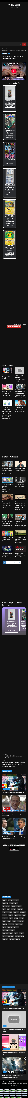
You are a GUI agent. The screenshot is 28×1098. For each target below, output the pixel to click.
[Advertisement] (14, 24)
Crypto (19, 906)
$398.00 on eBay (9, 137)
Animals (10, 900)
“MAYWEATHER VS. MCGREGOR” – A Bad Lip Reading (7, 555)
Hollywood (18, 915)
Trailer (21, 933)
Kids (24, 915)
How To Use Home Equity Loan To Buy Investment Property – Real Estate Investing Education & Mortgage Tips (7, 413)
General (22, 912)
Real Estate (19, 924)
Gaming (4, 788)
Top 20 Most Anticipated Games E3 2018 (7, 376)
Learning (17, 831)
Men (4, 921)
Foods (4, 912)
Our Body (20, 921)
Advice (4, 810)
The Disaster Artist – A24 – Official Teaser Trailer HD (7, 523)
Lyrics (16, 918)
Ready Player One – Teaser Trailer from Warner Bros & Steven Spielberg (14, 1065)
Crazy (13, 906)
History (11, 915)
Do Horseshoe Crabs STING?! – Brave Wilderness (20, 409)
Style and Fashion (7, 933)
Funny (10, 912)
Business (9, 810)
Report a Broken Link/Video (20, 324)
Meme (21, 831)
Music (9, 921)
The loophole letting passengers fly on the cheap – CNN (14, 803)
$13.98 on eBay (9, 255)
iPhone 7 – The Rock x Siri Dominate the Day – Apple (14, 1019)
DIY (18, 810)
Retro (4, 927)
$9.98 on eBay (10, 225)
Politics (4, 833)
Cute (4, 909)
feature (13, 909)
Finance (21, 810)
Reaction (9, 833)
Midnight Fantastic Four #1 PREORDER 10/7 (10, 160)
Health (4, 915)
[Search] (20, 44)
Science (16, 927)
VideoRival (14, 5)
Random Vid (24, 44)
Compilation (4, 53)
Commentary (5, 831)
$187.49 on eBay (9, 163)
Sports (12, 930)
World (18, 939)
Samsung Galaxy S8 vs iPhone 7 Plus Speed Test (6, 393)
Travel (4, 936)
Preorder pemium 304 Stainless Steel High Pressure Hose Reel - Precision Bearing (10, 132)
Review (10, 927)
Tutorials (10, 936)
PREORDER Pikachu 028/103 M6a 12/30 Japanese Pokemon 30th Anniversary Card (9, 249)
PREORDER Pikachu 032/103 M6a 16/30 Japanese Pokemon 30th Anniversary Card (9, 219)
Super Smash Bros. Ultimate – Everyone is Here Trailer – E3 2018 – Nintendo (7, 487)
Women (12, 939)
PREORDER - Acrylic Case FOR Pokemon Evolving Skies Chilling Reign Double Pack (10, 103)
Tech (16, 933)
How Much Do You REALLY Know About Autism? (7, 539)
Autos (16, 900)
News (14, 921)
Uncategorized (19, 936)
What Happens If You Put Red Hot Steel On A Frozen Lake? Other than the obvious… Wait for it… (13, 763)
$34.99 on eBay (9, 109)
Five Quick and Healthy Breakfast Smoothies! (12, 756)
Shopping (5, 930)
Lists (9, 53)
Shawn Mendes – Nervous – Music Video (20, 470)
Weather (5, 939)
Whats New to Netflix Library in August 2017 (20, 555)
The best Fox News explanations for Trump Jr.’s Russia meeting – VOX (14, 826)
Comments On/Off (14, 327)
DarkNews (22, 1084)
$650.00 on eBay (9, 194)
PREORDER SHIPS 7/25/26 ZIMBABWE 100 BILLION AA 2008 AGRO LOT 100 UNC (10, 188)
